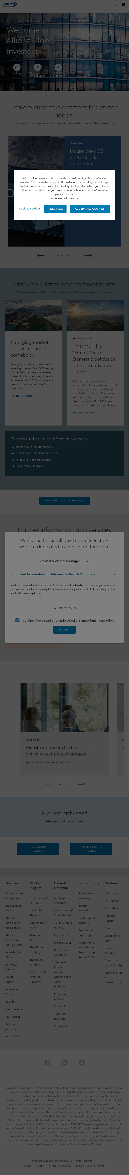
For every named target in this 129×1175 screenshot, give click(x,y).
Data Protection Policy (64, 198)
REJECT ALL (55, 208)
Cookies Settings (30, 208)
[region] (64, 195)
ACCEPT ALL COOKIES (90, 208)
